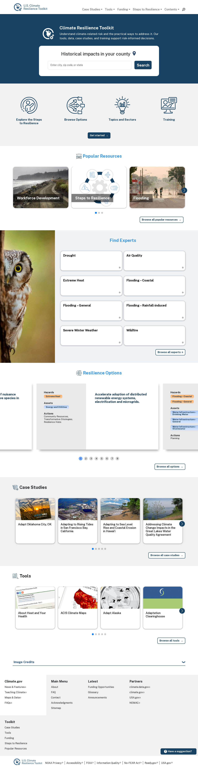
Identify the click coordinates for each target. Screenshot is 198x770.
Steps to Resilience (146, 9)
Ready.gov (150, 762)
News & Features (15, 687)
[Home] (32, 7)
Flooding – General (182, 401)
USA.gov (134, 697)
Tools (108, 9)
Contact (55, 697)
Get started (97, 135)
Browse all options (168, 466)
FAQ (53, 692)
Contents (170, 9)
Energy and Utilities (56, 407)
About (54, 687)
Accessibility (73, 762)
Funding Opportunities (101, 687)
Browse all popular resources (160, 219)
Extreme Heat (53, 396)
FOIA (89, 762)
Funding (122, 9)
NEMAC (134, 702)
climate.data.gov (139, 687)
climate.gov (136, 692)
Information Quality (108, 762)
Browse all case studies (165, 555)
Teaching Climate (15, 692)
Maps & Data (12, 697)
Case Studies (91, 9)
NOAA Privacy (53, 762)
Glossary (93, 692)
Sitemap (56, 708)
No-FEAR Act (132, 762)
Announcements (97, 697)
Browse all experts (169, 352)
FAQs (8, 702)
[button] (184, 190)
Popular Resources (16, 748)
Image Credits (23, 662)
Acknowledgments (62, 702)
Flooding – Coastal (182, 396)
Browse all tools (169, 640)
